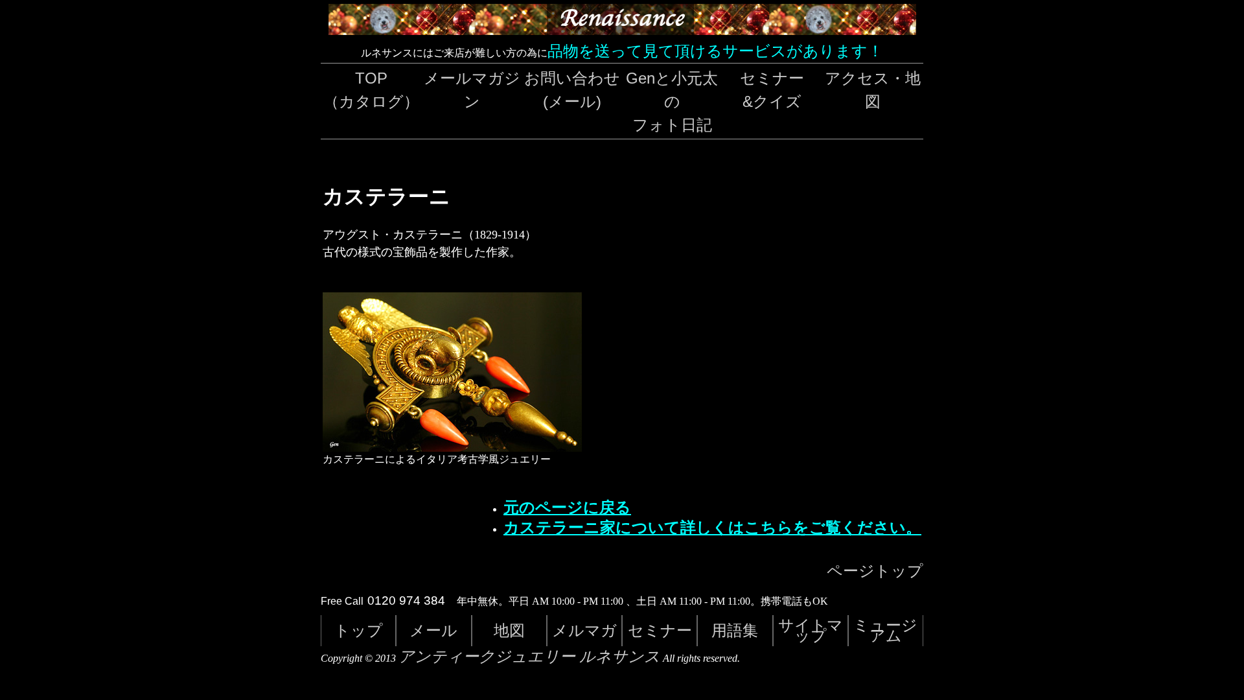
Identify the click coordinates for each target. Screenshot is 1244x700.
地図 (509, 630)
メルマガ (584, 630)
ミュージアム (885, 630)
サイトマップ (810, 630)
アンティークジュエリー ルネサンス (529, 656)
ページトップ (875, 571)
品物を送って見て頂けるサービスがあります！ (715, 51)
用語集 (734, 630)
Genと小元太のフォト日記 (672, 101)
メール (433, 630)
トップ (358, 630)
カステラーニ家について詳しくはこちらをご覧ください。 (712, 527)
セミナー (660, 630)
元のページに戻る (567, 507)
